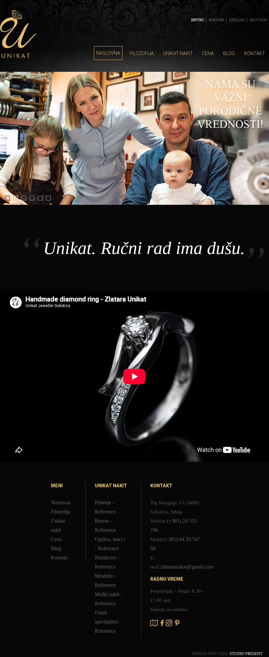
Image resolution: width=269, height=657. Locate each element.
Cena (208, 53)
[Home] (18, 35)
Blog (229, 53)
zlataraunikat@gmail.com (186, 567)
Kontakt (254, 53)
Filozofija (142, 53)
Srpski (197, 20)
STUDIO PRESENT (246, 653)
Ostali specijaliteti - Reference (108, 622)
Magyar (216, 20)
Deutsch (258, 20)
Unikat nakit (178, 53)
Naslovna (108, 53)
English (237, 20)
